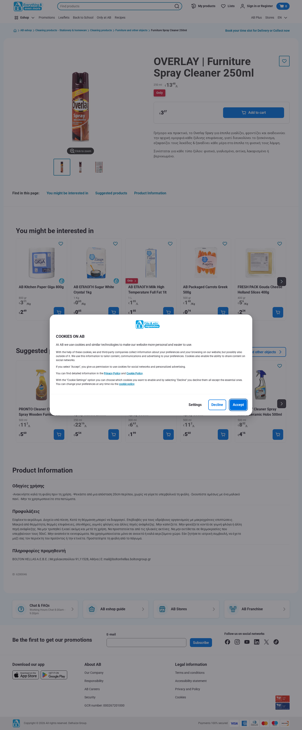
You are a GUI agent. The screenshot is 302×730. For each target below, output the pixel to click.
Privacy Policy (112, 373)
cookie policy (126, 384)
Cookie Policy (134, 373)
